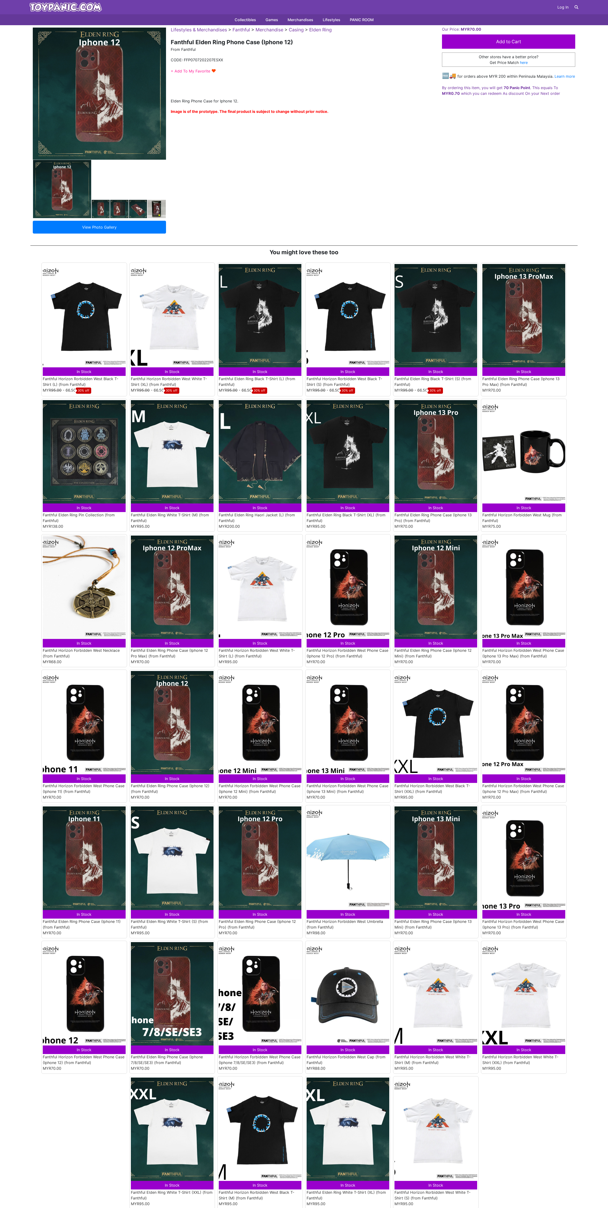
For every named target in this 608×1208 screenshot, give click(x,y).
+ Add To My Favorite (193, 71)
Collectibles (245, 19)
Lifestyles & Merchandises (199, 30)
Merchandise (269, 30)
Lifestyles (331, 19)
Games (272, 19)
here (524, 62)
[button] (576, 7)
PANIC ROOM (362, 19)
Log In (563, 7)
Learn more (565, 76)
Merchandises (300, 19)
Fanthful (241, 30)
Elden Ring (320, 30)
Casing (296, 30)
